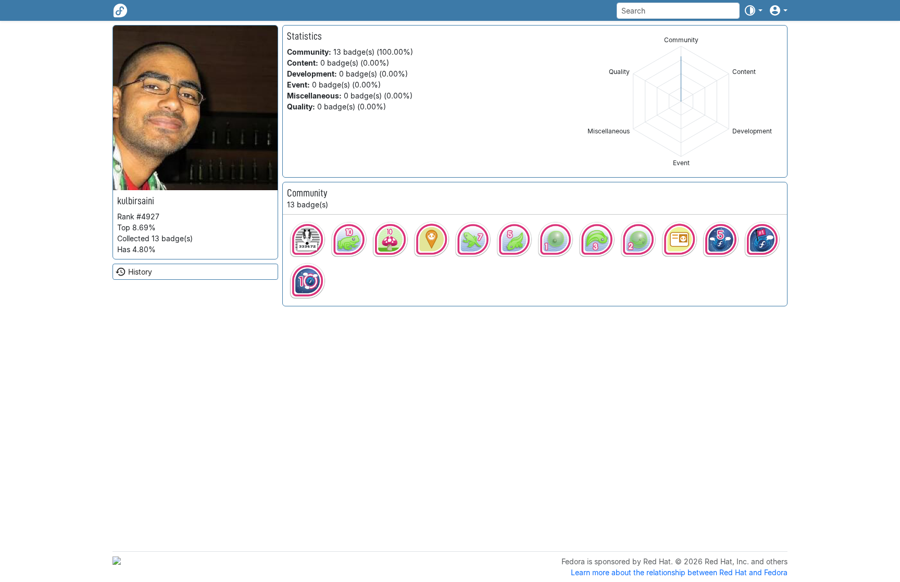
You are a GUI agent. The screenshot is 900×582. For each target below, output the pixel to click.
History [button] (140, 271)
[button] (753, 10)
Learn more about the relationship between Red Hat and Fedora (679, 572)
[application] (681, 101)
